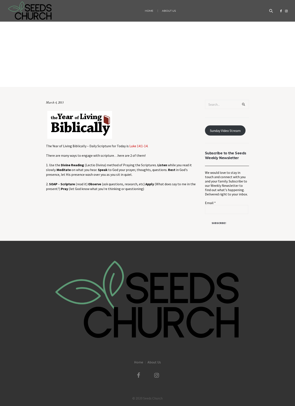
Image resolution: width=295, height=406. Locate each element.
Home (116, 78)
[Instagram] (286, 11)
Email (210, 203)
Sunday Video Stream (225, 130)
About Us (154, 362)
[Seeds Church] (147, 300)
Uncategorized (132, 78)
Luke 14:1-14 (138, 146)
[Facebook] (281, 11)
